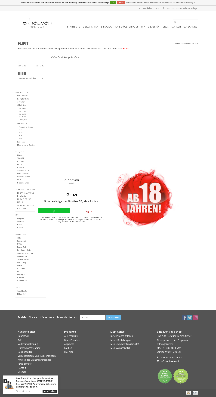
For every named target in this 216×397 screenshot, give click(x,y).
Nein (89, 211)
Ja (54, 211)
